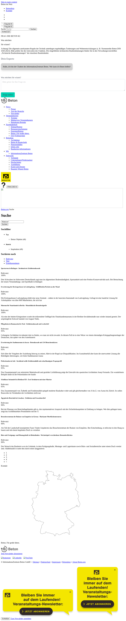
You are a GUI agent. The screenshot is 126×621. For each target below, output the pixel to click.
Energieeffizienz (17, 131)
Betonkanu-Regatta (18, 122)
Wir (7, 151)
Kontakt (9, 11)
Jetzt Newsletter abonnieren (11, 554)
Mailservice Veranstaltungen (22, 120)
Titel (7, 261)
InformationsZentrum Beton (21, 153)
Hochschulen (16, 162)
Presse (13, 109)
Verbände (14, 158)
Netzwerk (10, 156)
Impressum (56, 562)
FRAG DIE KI (12, 187)
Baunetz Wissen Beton (19, 169)
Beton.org (5, 209)
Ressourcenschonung (19, 129)
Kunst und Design (18, 167)
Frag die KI (8, 24)
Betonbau (9, 138)
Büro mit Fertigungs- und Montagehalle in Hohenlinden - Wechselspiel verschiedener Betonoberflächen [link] (36, 435)
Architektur (15, 140)
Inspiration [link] (15, 249)
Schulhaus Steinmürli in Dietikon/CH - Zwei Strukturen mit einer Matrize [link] (26, 379)
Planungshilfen (16, 145)
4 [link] (6, 459)
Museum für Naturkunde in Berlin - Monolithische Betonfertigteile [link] (24, 305)
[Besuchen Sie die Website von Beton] (9, 551)
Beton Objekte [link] (17, 239)
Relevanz (9, 259)
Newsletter (15, 113)
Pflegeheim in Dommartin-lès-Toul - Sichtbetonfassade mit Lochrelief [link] (25, 324)
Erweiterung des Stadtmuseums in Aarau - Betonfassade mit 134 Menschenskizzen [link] (29, 342)
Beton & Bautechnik (19, 142)
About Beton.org (79, 562)
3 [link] (6, 457)
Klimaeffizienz (16, 127)
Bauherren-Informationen (21, 149)
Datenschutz (45, 562)
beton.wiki (15, 147)
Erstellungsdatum (12, 263)
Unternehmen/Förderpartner (21, 160)
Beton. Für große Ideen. (20, 133)
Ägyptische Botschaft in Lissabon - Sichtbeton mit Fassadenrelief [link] (23, 398)
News (8, 107)
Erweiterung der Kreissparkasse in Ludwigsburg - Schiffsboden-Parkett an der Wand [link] (30, 287)
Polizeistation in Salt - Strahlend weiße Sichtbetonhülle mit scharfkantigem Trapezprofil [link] (31, 361)
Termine (14, 118)
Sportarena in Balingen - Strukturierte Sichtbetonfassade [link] (20, 268)
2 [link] (6, 455)
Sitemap (36, 562)
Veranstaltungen (12, 116)
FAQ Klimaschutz (18, 136)
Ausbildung (15, 164)
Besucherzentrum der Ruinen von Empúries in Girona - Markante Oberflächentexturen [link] (31, 417)
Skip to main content (9, 2)
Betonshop (10, 8)
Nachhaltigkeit (11, 125)
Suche (3, 29)
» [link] (6, 462)
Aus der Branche (17, 111)
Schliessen (6, 32)
